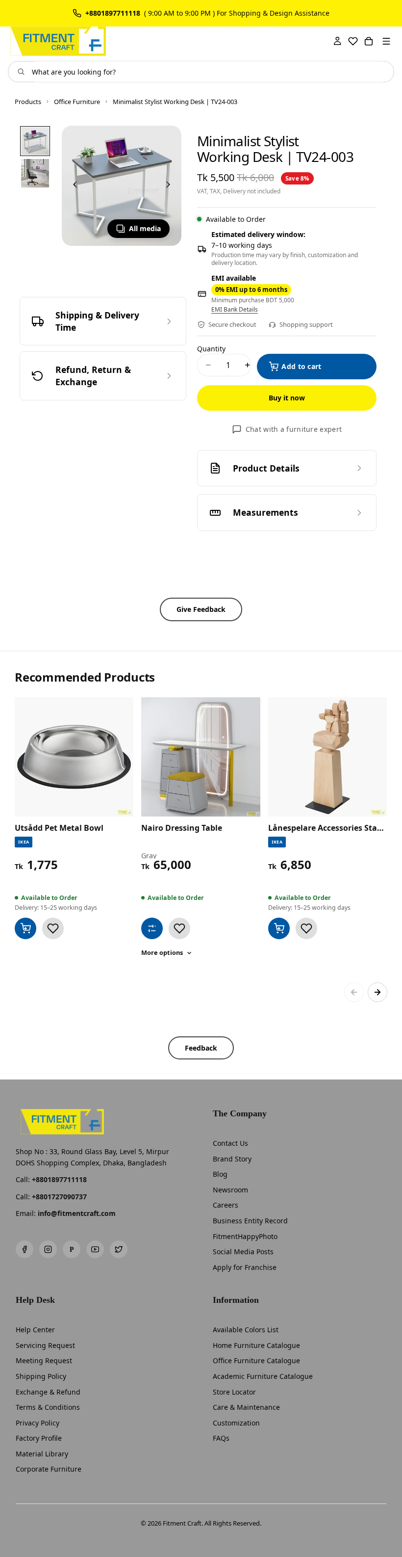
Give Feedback (201, 609)
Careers (225, 1205)
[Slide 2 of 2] (35, 173)
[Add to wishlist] (53, 928)
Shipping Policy (41, 1376)
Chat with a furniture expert (294, 429)
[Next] (377, 992)
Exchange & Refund (48, 1392)
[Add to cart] (25, 928)
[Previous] (354, 992)
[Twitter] (118, 1249)
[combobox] (209, 71)
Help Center (35, 1329)
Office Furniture (77, 101)
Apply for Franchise (244, 1267)
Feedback (201, 1048)
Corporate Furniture (48, 1469)
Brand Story (232, 1158)
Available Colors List (245, 1329)
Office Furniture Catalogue (256, 1360)
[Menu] (386, 41)
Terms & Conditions (48, 1407)
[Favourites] (353, 41)
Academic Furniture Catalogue (263, 1376)
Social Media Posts (243, 1251)
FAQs (221, 1438)
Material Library (42, 1453)
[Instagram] (48, 1249)
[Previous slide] (72, 186)
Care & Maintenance (246, 1407)
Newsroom (230, 1189)
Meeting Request (44, 1360)
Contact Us (230, 1143)
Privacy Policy (37, 1422)
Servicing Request (45, 1345)
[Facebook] (24, 1249)
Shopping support (306, 324)
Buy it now (287, 397)
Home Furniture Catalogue (256, 1345)
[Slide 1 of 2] (35, 141)
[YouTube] (95, 1249)
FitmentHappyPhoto (245, 1236)
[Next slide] (170, 186)
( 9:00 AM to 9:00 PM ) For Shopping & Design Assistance (236, 13)
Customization (236, 1422)
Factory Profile (39, 1438)
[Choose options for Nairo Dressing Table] (152, 928)
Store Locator (234, 1392)
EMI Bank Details (234, 310)
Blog (220, 1174)
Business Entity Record (250, 1220)
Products (28, 101)
